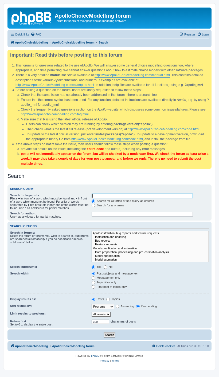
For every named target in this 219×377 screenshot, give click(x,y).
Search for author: (23, 213)
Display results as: (23, 299)
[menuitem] (36, 34)
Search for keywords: (25, 195)
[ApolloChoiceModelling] (32, 17)
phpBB (95, 355)
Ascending (127, 306)
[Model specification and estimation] (150, 248)
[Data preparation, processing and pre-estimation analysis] (150, 252)
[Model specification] (150, 256)
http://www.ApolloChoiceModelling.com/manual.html (132, 75)
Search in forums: (22, 232)
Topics (115, 299)
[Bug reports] (150, 241)
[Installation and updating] (150, 237)
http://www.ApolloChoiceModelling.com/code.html (163, 129)
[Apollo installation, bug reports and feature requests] (150, 233)
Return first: (18, 321)
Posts (100, 299)
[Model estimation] (150, 260)
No (110, 266)
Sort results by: (21, 305)
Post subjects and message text (117, 273)
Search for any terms (110, 205)
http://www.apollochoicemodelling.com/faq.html (55, 114)
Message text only (108, 277)
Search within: (20, 273)
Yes (98, 266)
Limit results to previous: (28, 313)
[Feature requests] (150, 244)
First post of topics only (111, 286)
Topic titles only (106, 282)
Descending (148, 306)
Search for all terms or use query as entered (125, 200)
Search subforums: (23, 266)
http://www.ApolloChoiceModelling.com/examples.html (54, 85)
